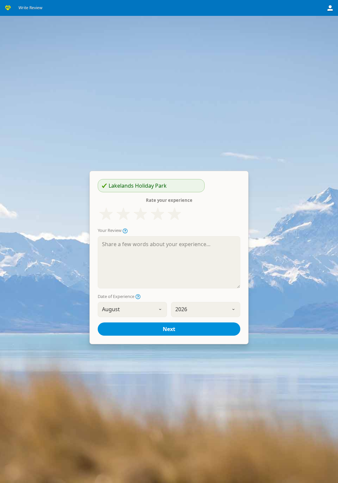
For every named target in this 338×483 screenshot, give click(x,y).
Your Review (110, 230)
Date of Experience (116, 296)
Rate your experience (169, 200)
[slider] (140, 214)
